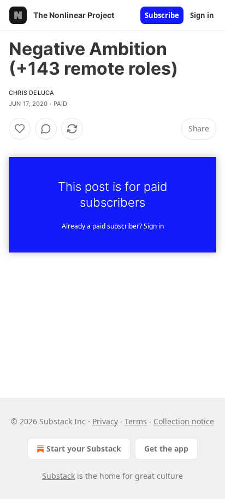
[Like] (20, 129)
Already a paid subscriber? (113, 226)
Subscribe (162, 15)
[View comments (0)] (46, 129)
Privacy (105, 421)
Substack (58, 476)
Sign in (202, 15)
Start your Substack (83, 448)
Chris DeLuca (31, 93)
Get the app (166, 448)
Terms (136, 421)
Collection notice (183, 421)
